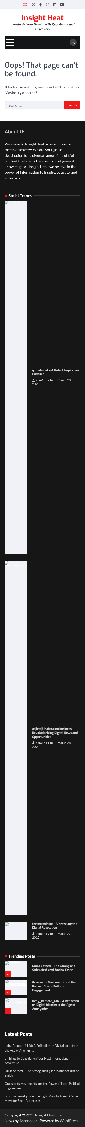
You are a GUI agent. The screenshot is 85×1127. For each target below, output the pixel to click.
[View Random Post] (25, 4)
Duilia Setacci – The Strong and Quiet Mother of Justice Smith (53, 968)
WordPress (69, 1120)
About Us (15, 131)
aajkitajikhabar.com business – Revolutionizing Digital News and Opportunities (55, 733)
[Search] (73, 42)
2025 (30, 1115)
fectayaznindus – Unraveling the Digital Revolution (54, 926)
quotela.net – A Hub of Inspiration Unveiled (55, 372)
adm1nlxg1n (44, 380)
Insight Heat (43, 18)
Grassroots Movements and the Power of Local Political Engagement (54, 986)
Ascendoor (28, 1120)
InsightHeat (34, 144)
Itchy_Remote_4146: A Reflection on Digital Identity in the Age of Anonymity (55, 1005)
